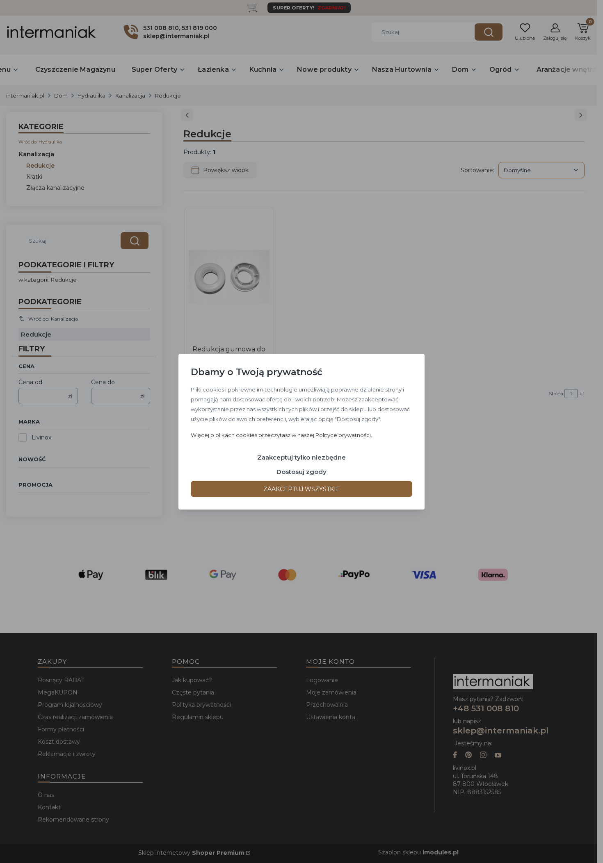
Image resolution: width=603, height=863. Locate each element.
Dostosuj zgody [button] (301, 471)
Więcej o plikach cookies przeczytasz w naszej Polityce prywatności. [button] (281, 434)
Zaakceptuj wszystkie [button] (301, 488)
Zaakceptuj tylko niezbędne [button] (301, 457)
